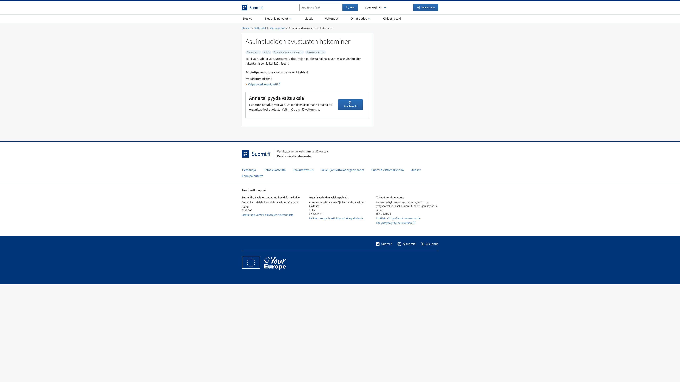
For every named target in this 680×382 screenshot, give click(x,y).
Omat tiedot (359, 18)
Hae (352, 7)
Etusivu (247, 18)
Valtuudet (331, 18)
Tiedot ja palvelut (276, 18)
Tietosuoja (249, 170)
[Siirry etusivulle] (256, 7)
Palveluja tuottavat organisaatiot (342, 170)
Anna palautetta (252, 176)
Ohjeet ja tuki (392, 18)
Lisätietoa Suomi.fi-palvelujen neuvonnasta (267, 215)
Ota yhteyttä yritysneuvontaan (400, 223)
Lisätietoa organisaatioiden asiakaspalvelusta (336, 218)
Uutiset (416, 170)
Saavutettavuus (303, 170)
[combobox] (320, 7)
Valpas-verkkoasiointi (264, 84)
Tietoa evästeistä (274, 170)
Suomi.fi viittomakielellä (387, 170)
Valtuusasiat (277, 28)
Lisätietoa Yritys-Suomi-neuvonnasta (398, 218)
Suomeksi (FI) (373, 8)
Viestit (309, 18)
